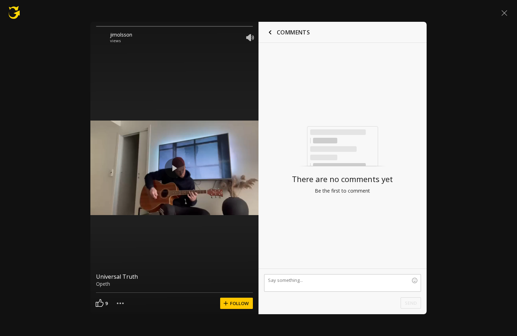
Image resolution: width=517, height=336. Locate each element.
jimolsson (121, 34)
